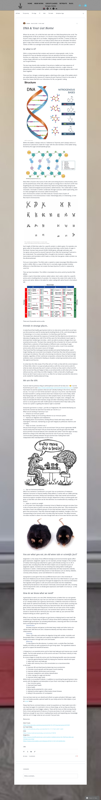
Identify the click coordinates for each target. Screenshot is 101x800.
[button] (85, 5)
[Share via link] (34, 751)
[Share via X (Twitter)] (27, 751)
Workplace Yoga (60, 13)
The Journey (26, 13)
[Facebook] (50, 9)
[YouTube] (48, 9)
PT (39, 13)
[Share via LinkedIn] (31, 751)
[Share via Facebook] (24, 751)
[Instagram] (53, 9)
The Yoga (34, 13)
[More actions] (77, 23)
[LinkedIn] (56, 9)
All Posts (18, 13)
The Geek (50, 13)
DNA (44, 13)
